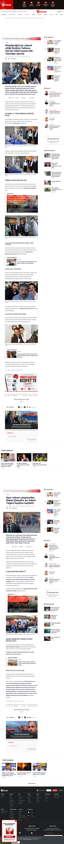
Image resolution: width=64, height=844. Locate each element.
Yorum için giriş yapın (32, 439)
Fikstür (20, 798)
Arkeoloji (47, 797)
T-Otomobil (12, 804)
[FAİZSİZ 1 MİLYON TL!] (47, 184)
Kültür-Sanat (47, 794)
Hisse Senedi (12, 800)
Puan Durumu (21, 797)
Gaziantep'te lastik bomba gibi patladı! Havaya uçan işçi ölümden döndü (55, 156)
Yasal (20, 818)
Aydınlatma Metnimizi (27, 839)
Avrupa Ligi (21, 801)
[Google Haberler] (32, 407)
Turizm (11, 806)
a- (30, 97)
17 (27, 427)
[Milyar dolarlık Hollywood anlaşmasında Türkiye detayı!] (47, 166)
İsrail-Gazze (30, 801)
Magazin (11, 811)
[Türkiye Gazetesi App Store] (32, 812)
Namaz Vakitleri (57, 795)
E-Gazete (6, 11)
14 (24, 427)
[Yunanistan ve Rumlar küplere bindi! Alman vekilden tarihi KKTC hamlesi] (50, 42)
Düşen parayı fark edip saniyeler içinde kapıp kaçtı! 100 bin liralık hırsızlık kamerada (56, 174)
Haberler (11, 815)
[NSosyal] (27, 407)
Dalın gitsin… (52, 119)
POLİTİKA (39, 14)
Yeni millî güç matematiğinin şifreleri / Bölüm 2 (55, 104)
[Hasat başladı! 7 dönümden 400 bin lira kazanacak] (47, 191)
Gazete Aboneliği (13, 11)
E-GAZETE (48, 790)
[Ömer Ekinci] (47, 126)
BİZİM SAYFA (27, 14)
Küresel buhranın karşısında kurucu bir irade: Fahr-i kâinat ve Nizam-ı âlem (56, 95)
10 (20, 427)
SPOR (56, 14)
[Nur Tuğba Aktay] (47, 93)
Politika (2, 795)
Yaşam (37, 794)
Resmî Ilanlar (12, 814)
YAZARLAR (20, 14)
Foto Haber (12, 817)
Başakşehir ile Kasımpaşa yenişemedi (54, 617)
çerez (21, 837)
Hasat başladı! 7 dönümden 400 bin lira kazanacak (56, 189)
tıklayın (56, 142)
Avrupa (29, 797)
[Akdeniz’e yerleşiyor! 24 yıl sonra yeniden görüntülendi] (47, 632)
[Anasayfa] (4, 790)
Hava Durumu (38, 797)
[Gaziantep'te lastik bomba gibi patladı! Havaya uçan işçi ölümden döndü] (47, 157)
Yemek (37, 798)
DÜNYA (51, 14)
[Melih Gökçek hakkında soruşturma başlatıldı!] (50, 77)
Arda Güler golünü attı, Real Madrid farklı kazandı (55, 609)
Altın (11, 797)
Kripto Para (12, 801)
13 (23, 427)
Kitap (46, 798)
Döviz (11, 798)
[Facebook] (8, 395)
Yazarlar (2, 809)
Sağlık (37, 795)
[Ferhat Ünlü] (47, 102)
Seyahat (37, 800)
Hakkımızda (21, 811)
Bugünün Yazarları (4, 811)
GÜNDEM (33, 14)
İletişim (20, 812)
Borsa (11, 795)
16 (26, 427)
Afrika (29, 800)
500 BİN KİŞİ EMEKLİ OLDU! (55, 624)
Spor (19, 794)
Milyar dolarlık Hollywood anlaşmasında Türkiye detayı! (56, 165)
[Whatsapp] (6, 59)
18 (28, 427)
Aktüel (37, 801)
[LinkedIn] (25, 407)
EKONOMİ (45, 14)
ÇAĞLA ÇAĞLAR (10, 370)
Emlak (11, 803)
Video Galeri (12, 818)
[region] (32, 840)
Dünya (29, 794)
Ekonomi (11, 794)
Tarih (46, 800)
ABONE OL (55, 790)
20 (30, 427)
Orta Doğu (29, 795)
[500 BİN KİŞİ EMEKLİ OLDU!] (47, 626)
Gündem (7, 42)
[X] (19, 407)
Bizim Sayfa (56, 794)
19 (29, 427)
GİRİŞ (60, 11)
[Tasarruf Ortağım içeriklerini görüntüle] (12, 14)
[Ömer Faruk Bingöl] (47, 111)
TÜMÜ (31, 427)
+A (32, 97)
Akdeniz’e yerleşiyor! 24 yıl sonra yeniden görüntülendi (55, 631)
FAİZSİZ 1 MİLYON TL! (56, 181)
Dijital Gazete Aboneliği (22, 11)
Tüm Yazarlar (3, 812)
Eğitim (2, 797)
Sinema (46, 795)
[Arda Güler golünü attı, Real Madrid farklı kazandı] (47, 610)
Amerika (29, 798)
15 (25, 427)
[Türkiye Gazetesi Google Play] (32, 815)
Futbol (20, 795)
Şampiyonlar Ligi (22, 800)
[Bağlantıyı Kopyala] (9, 59)
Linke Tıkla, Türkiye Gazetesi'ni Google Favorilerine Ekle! (19, 38)
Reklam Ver (21, 820)
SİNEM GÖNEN (11, 701)
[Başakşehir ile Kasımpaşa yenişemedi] (47, 618)
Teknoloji (11, 812)
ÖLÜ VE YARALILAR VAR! (55, 638)
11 (21, 427)
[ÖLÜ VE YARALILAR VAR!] (47, 640)
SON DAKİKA (4, 14)
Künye (20, 814)
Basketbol (20, 803)
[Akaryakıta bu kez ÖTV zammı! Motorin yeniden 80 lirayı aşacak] (50, 59)
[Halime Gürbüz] (47, 119)
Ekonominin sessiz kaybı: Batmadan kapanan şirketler (55, 127)
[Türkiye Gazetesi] (42, 12)
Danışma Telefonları (22, 817)
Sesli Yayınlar (56, 797)
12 (22, 427)
